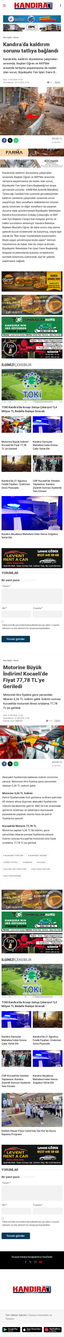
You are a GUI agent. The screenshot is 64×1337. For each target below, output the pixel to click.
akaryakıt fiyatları (14, 856)
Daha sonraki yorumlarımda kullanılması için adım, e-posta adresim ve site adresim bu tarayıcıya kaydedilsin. (30, 627)
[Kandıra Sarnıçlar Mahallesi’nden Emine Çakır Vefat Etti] (47, 427)
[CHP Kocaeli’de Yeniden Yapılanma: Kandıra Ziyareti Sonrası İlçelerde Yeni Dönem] (47, 466)
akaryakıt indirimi (38, 856)
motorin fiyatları (41, 869)
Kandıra (28, 862)
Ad (4, 608)
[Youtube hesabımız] (40, 1262)
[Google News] (56, 142)
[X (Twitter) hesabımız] (30, 1262)
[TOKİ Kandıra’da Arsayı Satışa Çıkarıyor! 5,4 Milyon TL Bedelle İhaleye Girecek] (32, 386)
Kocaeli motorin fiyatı (16, 869)
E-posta (38, 608)
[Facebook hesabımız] (25, 1262)
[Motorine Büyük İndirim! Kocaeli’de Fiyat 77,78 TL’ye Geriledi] (16, 427)
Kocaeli (42, 862)
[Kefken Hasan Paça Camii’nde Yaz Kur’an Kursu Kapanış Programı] (32, 1110)
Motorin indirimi (13, 876)
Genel (57, 82)
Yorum (6, 586)
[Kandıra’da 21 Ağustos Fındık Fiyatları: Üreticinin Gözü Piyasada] (16, 466)
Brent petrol (11, 862)
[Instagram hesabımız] (35, 1262)
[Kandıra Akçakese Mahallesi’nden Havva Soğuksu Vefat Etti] (32, 513)
